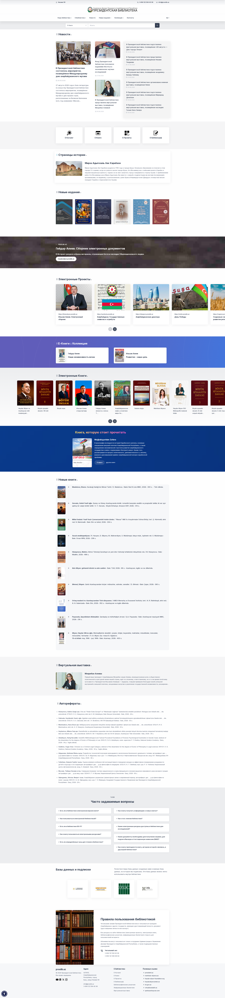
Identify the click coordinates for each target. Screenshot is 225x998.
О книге (99, 462)
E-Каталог (69, 138)
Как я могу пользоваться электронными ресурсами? (80, 834)
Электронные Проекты (74, 279)
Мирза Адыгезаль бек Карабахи (103, 163)
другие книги (110, 462)
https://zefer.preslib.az (181, 314)
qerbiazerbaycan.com (152, 991)
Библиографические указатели (124, 985)
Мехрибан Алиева (93, 673)
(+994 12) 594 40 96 (146, 2)
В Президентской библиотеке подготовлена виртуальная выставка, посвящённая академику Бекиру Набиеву (145, 72)
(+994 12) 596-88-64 (112, 956)
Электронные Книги (72, 375)
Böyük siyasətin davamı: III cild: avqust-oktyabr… (159, 411)
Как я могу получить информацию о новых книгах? (138, 811)
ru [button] (167, 18)
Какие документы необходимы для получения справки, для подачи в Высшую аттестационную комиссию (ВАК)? (141, 838)
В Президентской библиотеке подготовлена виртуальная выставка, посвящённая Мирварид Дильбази (145, 94)
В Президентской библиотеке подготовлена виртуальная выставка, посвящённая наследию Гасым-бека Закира (145, 107)
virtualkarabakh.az (151, 988)
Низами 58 (61, 2)
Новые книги (67, 479)
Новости (92, 18)
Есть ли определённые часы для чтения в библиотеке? (81, 842)
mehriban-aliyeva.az (152, 976)
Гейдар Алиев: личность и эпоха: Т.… (63, 411)
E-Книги (98, 138)
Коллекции (118, 18)
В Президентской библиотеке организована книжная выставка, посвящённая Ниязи (147, 83)
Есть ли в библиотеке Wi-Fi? (71, 826)
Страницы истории (71, 155)
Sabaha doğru (100, 408)
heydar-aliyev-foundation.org (154, 978)
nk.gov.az (148, 985)
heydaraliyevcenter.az (152, 982)
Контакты (130, 18)
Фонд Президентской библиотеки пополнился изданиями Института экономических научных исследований (104, 67)
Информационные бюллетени (124, 988)
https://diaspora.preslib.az (144, 314)
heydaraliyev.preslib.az (66, 259)
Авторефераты (69, 703)
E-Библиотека (80, 18)
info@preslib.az (163, 2)
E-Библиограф (156, 138)
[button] (165, 212)
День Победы (180, 317)
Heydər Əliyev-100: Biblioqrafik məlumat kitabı (141, 411)
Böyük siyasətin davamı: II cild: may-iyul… (179, 411)
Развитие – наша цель (136, 357)
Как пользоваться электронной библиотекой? (78, 818)
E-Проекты (126, 138)
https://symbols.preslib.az (105, 314)
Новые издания (104, 18)
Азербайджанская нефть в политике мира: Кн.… (82, 411)
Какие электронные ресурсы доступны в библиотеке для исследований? (140, 827)
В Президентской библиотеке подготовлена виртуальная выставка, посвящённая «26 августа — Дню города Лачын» (146, 47)
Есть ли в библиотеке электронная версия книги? (79, 811)
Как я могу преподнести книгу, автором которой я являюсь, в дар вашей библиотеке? (142, 848)
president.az (149, 973)
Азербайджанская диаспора (148, 317)
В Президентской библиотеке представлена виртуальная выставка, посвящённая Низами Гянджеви (143, 59)
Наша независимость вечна (81, 357)
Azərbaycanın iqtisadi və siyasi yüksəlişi (197, 411)
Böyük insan (22, 408)
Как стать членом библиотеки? (130, 818)
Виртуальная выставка (74, 665)
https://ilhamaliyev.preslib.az (67, 314)
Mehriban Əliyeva (121, 408)
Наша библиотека (64, 18)
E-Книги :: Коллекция (72, 343)
